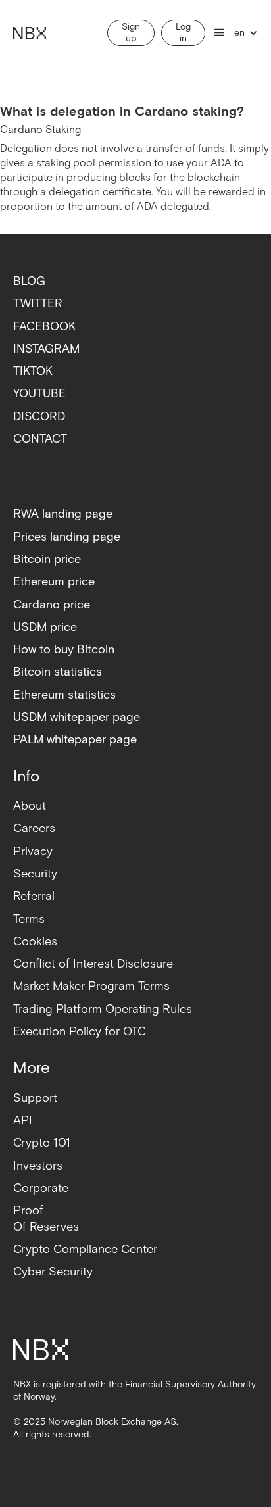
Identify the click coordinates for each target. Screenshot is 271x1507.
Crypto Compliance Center (85, 1249)
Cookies (35, 941)
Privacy (33, 851)
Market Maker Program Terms (91, 986)
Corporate (40, 1188)
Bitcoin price (47, 559)
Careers (34, 828)
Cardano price (51, 604)
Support (35, 1098)
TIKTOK (33, 371)
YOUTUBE (39, 393)
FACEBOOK (44, 326)
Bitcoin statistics (57, 671)
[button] (220, 32)
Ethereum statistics (64, 695)
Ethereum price (54, 581)
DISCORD (39, 416)
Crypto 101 (41, 1142)
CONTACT (40, 439)
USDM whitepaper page (76, 717)
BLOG (29, 281)
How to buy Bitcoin (63, 649)
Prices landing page (66, 537)
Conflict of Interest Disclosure (93, 964)
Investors (37, 1165)
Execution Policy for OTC (79, 1031)
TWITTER (37, 303)
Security (35, 873)
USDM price (45, 627)
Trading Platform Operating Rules (102, 1009)
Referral (34, 896)
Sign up (131, 33)
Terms (29, 919)
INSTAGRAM (46, 349)
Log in (183, 33)
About (29, 806)
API (22, 1120)
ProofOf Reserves (46, 1218)
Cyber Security (53, 1271)
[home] (27, 32)
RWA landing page (62, 514)
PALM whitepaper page (75, 739)
